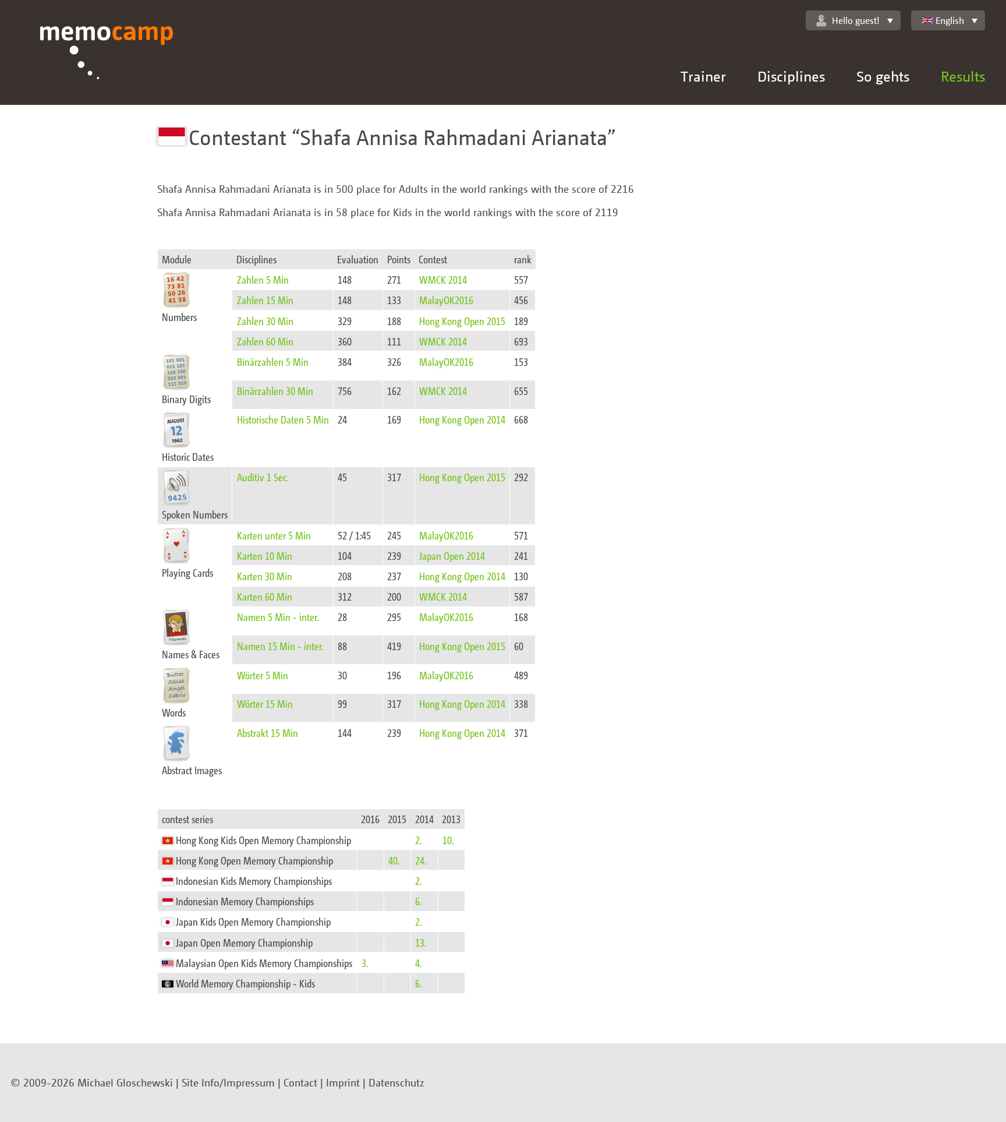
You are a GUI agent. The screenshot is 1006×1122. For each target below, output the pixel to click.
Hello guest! (856, 20)
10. (448, 839)
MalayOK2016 (446, 299)
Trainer (703, 76)
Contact (300, 1082)
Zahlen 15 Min (265, 299)
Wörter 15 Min (265, 703)
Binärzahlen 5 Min (273, 361)
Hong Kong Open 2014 (462, 419)
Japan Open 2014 (452, 555)
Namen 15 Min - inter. (280, 645)
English (950, 20)
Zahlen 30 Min (265, 320)
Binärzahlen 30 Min (275, 390)
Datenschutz (396, 1082)
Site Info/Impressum (228, 1082)
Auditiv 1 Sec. (263, 477)
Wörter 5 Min (262, 675)
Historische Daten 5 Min (283, 419)
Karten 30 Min (264, 576)
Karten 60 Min (264, 596)
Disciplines (791, 76)
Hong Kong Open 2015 (462, 320)
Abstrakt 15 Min (267, 732)
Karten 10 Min (264, 555)
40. (394, 860)
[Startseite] (106, 65)
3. (365, 962)
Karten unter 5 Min (274, 535)
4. (418, 962)
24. (421, 860)
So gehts (882, 76)
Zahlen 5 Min (263, 279)
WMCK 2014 (443, 279)
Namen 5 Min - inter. (278, 616)
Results (963, 76)
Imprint (343, 1082)
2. (418, 839)
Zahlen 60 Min (265, 341)
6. (418, 901)
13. (421, 942)
